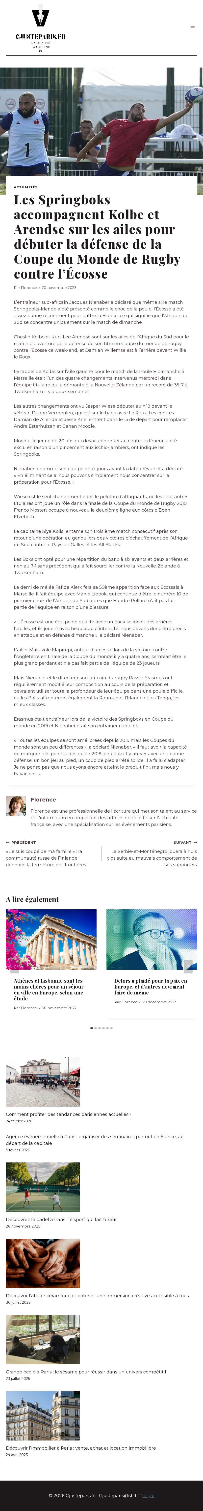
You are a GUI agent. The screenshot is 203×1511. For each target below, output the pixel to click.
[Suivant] (188, 966)
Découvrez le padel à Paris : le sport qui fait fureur (61, 1219)
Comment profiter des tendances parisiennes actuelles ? (68, 1114)
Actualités (25, 187)
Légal (148, 1495)
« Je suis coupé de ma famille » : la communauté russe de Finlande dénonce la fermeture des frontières (46, 854)
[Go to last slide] (14, 966)
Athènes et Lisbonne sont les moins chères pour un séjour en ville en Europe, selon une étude (49, 989)
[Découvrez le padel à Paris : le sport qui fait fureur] (101, 1187)
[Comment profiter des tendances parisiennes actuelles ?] (101, 1082)
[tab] (91, 1028)
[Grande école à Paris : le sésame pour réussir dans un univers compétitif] (101, 1339)
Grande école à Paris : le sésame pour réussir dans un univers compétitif (86, 1372)
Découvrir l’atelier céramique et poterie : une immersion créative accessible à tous (97, 1296)
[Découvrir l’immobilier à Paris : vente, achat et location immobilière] (101, 1415)
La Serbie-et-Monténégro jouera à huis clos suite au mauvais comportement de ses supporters (152, 854)
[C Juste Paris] (40, 27)
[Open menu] (192, 28)
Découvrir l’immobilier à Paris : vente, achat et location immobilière (81, 1448)
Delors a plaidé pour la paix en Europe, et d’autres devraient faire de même (150, 986)
